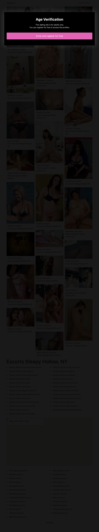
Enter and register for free (49, 36)
